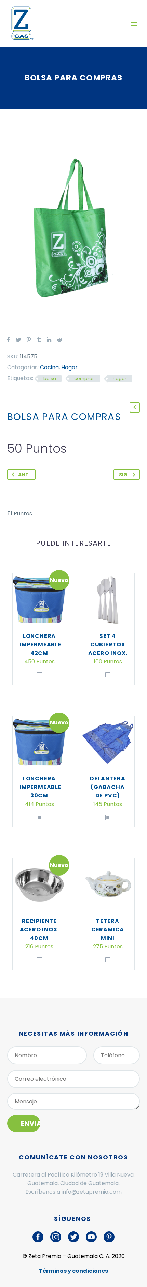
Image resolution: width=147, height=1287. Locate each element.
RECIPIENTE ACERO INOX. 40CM (39, 929)
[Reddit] (59, 339)
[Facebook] (8, 339)
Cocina (49, 367)
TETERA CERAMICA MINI (107, 929)
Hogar (69, 367)
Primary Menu (134, 24)
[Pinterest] (28, 339)
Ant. (24, 474)
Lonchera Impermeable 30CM (40, 787)
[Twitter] (18, 339)
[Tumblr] (39, 339)
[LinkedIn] (49, 339)
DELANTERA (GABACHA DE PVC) (107, 787)
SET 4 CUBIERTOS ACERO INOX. (108, 644)
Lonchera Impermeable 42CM (40, 644)
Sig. (124, 474)
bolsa (49, 378)
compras (84, 378)
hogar (119, 378)
